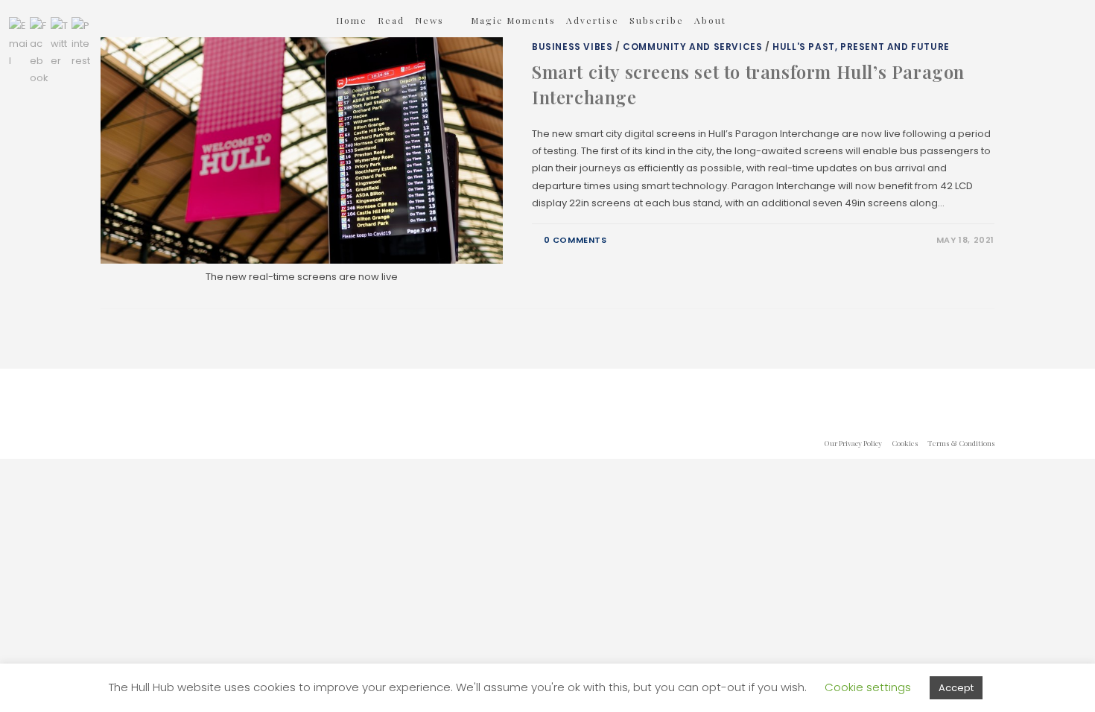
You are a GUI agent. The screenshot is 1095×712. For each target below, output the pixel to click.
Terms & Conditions (960, 443)
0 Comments (575, 240)
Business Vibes (572, 46)
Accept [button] (956, 688)
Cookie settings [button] (868, 687)
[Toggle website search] (756, 20)
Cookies (905, 443)
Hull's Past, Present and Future (861, 46)
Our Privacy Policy (853, 443)
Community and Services (692, 46)
